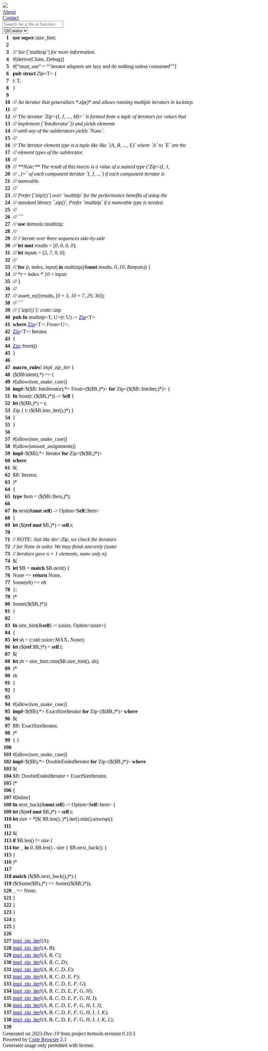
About (9, 12)
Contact (11, 18)
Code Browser (44, 1039)
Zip (82, 317)
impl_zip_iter (26, 940)
